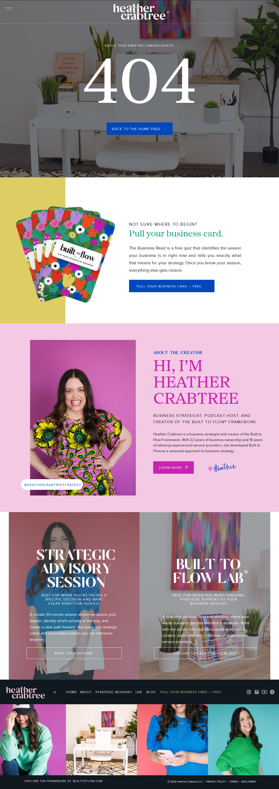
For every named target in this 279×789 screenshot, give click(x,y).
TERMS (234, 781)
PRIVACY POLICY (216, 781)
